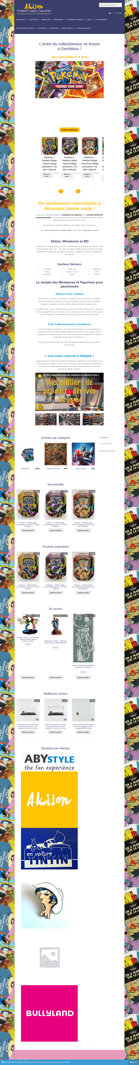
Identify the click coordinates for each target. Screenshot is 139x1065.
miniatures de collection (72, 215)
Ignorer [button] (134, 1062)
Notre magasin (83, 28)
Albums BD (20, 19)
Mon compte (67, 28)
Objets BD (33, 19)
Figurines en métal (75, 19)
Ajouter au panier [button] (28, 530)
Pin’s (89, 19)
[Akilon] (58, 799)
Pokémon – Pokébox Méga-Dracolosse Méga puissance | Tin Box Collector (89, 163)
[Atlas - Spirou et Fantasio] (58, 957)
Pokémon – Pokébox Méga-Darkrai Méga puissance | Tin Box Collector (69, 163)
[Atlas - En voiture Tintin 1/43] (58, 848)
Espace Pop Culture (25, 28)
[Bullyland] (58, 1013)
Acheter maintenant (69, 130)
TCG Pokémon (101, 19)
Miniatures (58, 19)
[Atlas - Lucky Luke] (58, 899)
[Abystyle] (58, 762)
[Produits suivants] (78, 191)
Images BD (46, 19)
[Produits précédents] (61, 191)
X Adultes (42, 28)
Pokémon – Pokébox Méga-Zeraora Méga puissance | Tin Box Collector (49, 163)
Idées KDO (54, 28)
